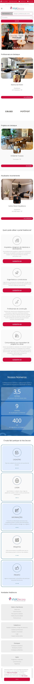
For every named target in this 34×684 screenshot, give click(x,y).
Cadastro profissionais (17, 629)
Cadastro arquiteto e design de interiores (17, 627)
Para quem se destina (17, 613)
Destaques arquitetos (17, 645)
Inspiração (22, 1)
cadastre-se (17, 261)
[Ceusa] (9, 111)
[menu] (1, 8)
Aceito (17, 679)
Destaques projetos (17, 647)
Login (17, 634)
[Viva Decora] (17, 8)
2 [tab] (14, 47)
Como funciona (17, 611)
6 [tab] (21, 47)
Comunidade (14, 1)
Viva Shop (31, 1)
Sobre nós (17, 609)
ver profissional (28, 97)
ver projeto (29, 166)
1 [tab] (12, 47)
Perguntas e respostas (17, 659)
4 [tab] (17, 47)
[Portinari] (25, 111)
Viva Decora (5, 1)
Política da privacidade (17, 616)
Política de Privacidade (12, 672)
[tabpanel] (17, 37)
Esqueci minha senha (17, 636)
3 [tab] (16, 47)
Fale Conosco (24, 676)
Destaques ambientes (17, 650)
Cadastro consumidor (17, 632)
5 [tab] (19, 47)
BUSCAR (17, 21)
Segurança (17, 663)
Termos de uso (17, 618)
